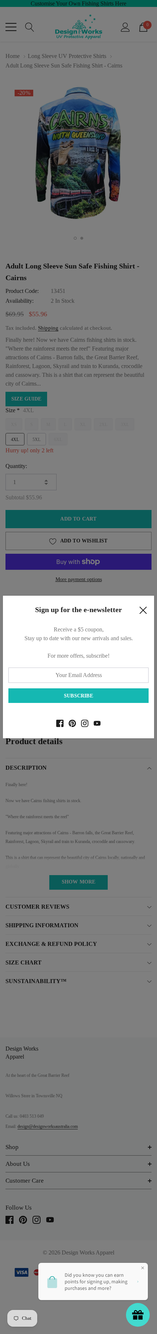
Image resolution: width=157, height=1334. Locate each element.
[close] (143, 612)
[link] (60, 723)
